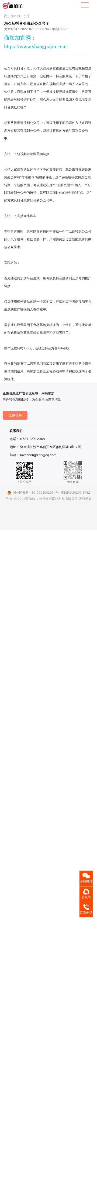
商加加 (9, 16)
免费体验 (15, 415)
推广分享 (23, 16)
